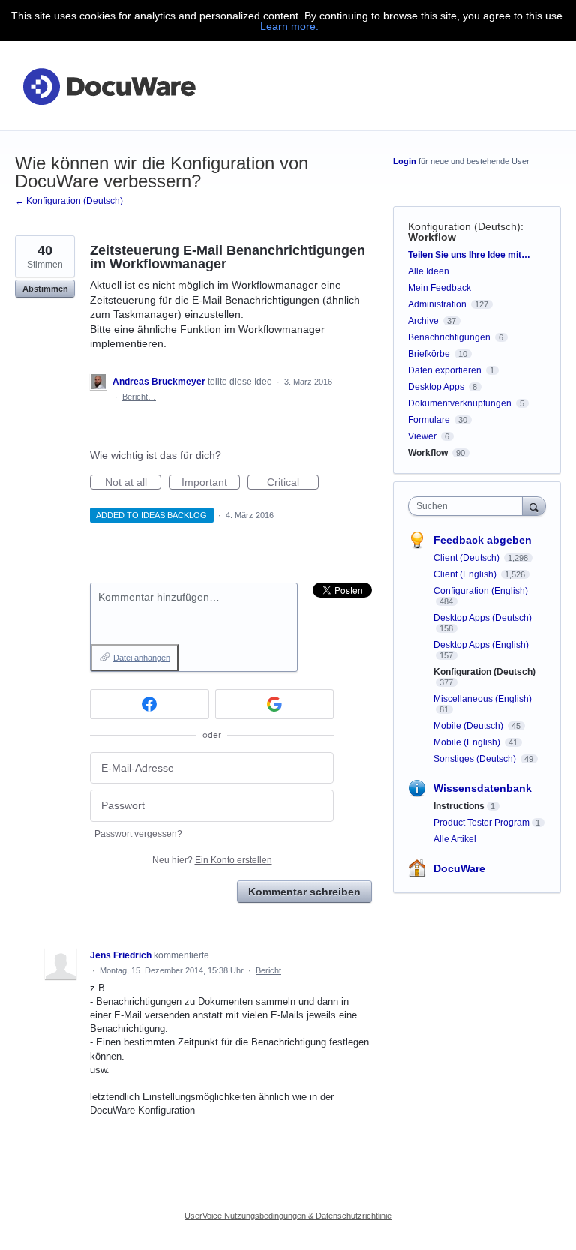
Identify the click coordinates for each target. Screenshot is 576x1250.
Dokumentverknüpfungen (460, 403)
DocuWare (459, 868)
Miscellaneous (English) (483, 699)
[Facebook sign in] (149, 704)
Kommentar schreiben (304, 892)
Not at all (133, 483)
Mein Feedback (439, 288)
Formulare (429, 420)
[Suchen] (534, 505)
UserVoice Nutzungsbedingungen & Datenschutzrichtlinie (288, 1215)
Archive (423, 321)
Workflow (432, 237)
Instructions (459, 806)
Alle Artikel (455, 839)
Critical (293, 483)
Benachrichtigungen (449, 337)
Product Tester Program (482, 822)
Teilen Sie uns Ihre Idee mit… (469, 255)
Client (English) (466, 574)
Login (404, 161)
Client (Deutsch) (468, 558)
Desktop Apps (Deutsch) (483, 618)
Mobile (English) (468, 742)
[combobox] (469, 506)
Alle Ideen (428, 271)
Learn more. (289, 26)
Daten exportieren (445, 370)
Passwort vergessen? (138, 834)
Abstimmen (45, 288)
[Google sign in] (274, 704)
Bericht (268, 970)
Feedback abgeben (483, 540)
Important (211, 483)
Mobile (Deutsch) (470, 726)
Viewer (422, 436)
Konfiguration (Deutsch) (464, 226)
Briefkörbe (429, 354)
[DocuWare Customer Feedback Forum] (108, 86)
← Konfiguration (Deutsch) (69, 201)
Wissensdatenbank (483, 788)
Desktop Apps (436, 387)
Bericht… (139, 396)
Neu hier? (212, 860)
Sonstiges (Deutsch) (476, 759)
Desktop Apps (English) (481, 645)
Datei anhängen (141, 657)
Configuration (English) (481, 591)
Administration (437, 304)
